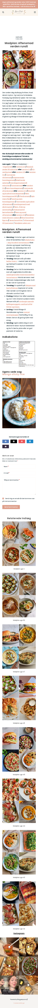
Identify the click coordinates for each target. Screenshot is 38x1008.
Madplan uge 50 (19, 620)
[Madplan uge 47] (19, 646)
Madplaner (19, 37)
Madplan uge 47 (19, 672)
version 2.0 (20, 167)
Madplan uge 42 (19, 929)
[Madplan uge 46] (19, 698)
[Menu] (35, 12)
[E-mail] (5, 446)
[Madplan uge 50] (19, 595)
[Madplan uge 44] (19, 800)
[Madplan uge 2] (19, 543)
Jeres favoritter (15, 220)
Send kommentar (11, 507)
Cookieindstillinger (19, 1003)
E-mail (6, 473)
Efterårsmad (24, 196)
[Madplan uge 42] (19, 903)
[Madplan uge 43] (19, 852)
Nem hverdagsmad (14, 188)
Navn (6, 466)
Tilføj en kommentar (12, 480)
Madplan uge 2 (19, 569)
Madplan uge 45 (19, 774)
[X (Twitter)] (13, 441)
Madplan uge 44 (19, 826)
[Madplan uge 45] (19, 749)
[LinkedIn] (30, 441)
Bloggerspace (21, 999)
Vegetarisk (7, 167)
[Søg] (3, 12)
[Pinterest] (22, 441)
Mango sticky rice (13, 374)
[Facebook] (5, 441)
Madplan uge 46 (19, 723)
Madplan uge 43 (19, 877)
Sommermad (16, 185)
